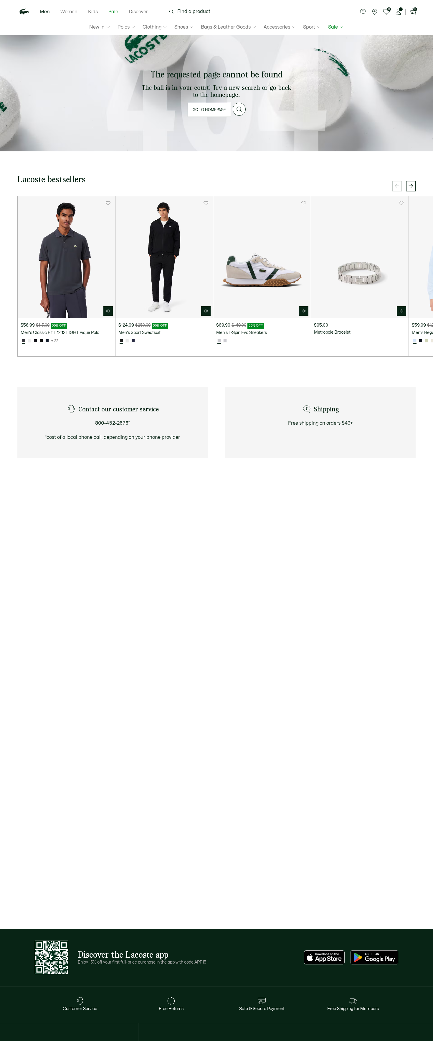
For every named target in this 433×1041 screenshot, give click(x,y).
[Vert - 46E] (426, 341)
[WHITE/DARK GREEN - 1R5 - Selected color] (219, 341)
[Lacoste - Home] (24, 11)
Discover (138, 11)
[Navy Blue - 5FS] (133, 341)
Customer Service (80, 1009)
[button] (363, 11)
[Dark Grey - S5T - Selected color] (24, 341)
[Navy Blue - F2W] (421, 341)
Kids (93, 11)
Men (45, 11)
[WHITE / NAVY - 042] (225, 341)
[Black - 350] (35, 341)
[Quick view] (108, 311)
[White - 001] (29, 341)
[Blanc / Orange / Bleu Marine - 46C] (127, 341)
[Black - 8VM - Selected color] (121, 341)
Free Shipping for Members (353, 1009)
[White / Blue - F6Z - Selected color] (415, 341)
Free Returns (171, 1009)
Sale (113, 11)
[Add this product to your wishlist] (108, 203)
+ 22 (54, 341)
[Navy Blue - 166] (47, 341)
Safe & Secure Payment (262, 1009)
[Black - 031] (41, 341)
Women (68, 11)
